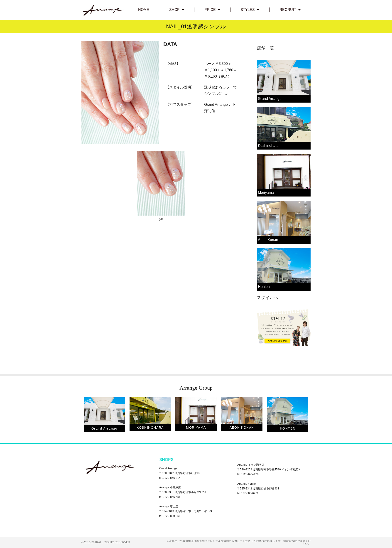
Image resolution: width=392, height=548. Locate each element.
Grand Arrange (270, 99)
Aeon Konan (268, 240)
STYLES (247, 10)
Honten (264, 287)
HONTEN (288, 428)
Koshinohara (268, 145)
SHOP (174, 10)
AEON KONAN (242, 427)
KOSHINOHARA (150, 427)
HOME (143, 10)
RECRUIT (287, 10)
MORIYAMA (196, 427)
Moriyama (266, 192)
